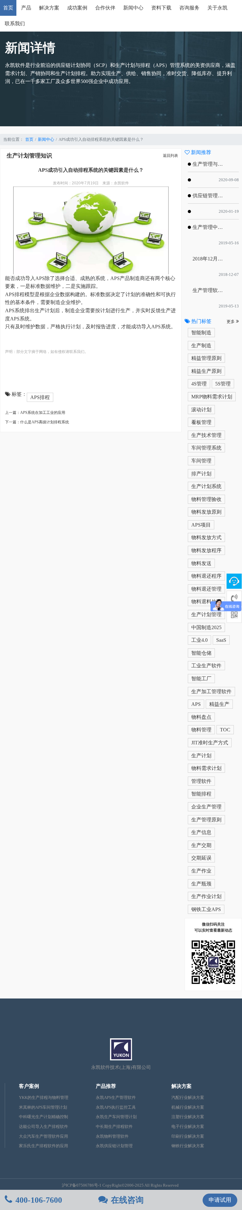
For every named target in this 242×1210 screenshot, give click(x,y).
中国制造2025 (206, 627)
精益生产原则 (206, 371)
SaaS (221, 640)
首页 (8, 7)
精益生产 (219, 704)
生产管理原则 (206, 819)
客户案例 (29, 1086)
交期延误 (201, 858)
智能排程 (201, 793)
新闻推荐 (200, 152)
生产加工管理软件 (211, 691)
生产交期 (201, 845)
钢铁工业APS (206, 909)
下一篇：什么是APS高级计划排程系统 (37, 422)
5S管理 (223, 383)
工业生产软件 (206, 665)
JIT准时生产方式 (209, 742)
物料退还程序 (206, 576)
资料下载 (161, 7)
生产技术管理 (206, 435)
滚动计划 (201, 409)
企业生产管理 (206, 806)
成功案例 (77, 7)
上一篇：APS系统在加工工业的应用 (35, 412)
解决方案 (49, 7)
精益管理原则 (206, 358)
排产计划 (201, 473)
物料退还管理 (206, 589)
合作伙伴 (105, 7)
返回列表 (170, 155)
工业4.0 (199, 640)
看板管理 (201, 422)
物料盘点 (201, 717)
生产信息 (201, 832)
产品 (26, 7)
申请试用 (220, 1200)
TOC (225, 729)
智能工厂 (201, 678)
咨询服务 (189, 7)
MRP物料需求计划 (211, 396)
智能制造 (201, 332)
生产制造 (201, 345)
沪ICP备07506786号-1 (81, 1185)
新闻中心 (133, 7)
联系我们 (15, 23)
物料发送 (201, 563)
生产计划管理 (206, 614)
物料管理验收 (206, 499)
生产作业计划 (206, 896)
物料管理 (201, 729)
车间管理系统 (206, 447)
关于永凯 (217, 7)
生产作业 (201, 870)
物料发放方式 (206, 537)
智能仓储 (201, 653)
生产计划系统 (206, 486)
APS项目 (201, 525)
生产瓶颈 (201, 883)
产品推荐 (106, 1086)
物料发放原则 (206, 512)
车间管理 (201, 460)
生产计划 (201, 755)
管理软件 (201, 781)
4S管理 (199, 383)
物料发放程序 (206, 550)
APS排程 (40, 397)
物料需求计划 (206, 768)
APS (196, 704)
